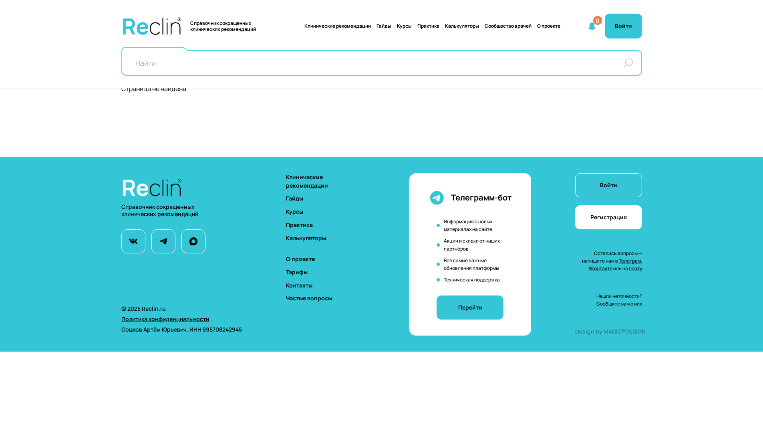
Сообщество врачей (508, 25)
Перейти (470, 307)
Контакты (299, 285)
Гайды (383, 25)
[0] (592, 26)
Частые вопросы (309, 298)
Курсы (404, 25)
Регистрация (608, 217)
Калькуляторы (306, 238)
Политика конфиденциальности (165, 319)
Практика (428, 25)
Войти (608, 185)
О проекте (548, 25)
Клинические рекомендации (337, 25)
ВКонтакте (600, 268)
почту (635, 268)
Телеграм (630, 260)
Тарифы (297, 272)
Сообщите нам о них (619, 303)
